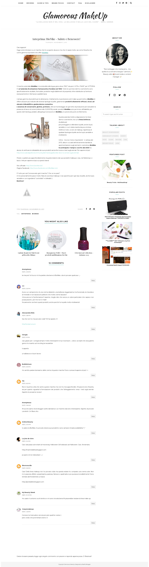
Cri (23, 286)
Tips (125, 139)
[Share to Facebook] (86, 209)
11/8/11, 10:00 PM (27, 495)
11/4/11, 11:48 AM (26, 405)
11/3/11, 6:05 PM (26, 367)
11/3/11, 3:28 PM (26, 315)
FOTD (105, 139)
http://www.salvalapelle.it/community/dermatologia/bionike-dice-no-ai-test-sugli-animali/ (48, 153)
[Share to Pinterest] (94, 209)
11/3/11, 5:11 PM (26, 337)
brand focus (108, 143)
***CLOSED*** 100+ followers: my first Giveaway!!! (118, 241)
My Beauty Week (28, 492)
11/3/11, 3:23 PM (26, 288)
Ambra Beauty (27, 422)
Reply (93, 280)
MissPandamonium (29, 324)
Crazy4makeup (28, 509)
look (117, 143)
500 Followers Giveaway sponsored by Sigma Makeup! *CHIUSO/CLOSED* (118, 217)
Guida (111, 139)
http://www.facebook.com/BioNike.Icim (44, 168)
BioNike (45, 53)
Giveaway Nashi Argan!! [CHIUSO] (118, 265)
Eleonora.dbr (27, 465)
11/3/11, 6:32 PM (26, 383)
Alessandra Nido (28, 313)
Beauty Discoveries (111, 132)
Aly (23, 381)
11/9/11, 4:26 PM (26, 511)
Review (118, 139)
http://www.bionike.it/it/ (34, 166)
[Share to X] (90, 209)
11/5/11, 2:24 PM (26, 441)
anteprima (26, 214)
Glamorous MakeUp (74, 15)
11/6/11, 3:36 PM (26, 468)
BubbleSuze (27, 364)
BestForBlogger (86, 564)
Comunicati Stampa (110, 136)
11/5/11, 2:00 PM (26, 424)
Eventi (123, 136)
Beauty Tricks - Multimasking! (117, 182)
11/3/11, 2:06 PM (26, 272)
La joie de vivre (28, 438)
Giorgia (24, 335)
